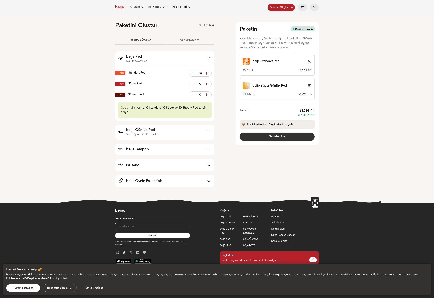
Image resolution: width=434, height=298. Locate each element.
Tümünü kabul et (23, 288)
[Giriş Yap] (314, 7)
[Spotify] (144, 252)
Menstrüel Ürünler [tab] (140, 40)
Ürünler (135, 7)
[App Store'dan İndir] (123, 261)
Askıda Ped (179, 7)
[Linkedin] (138, 252)
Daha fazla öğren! (57, 288)
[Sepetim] (302, 7)
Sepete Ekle (277, 136)
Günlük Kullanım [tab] (189, 40)
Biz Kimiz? (154, 7)
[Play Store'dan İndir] (142, 261)
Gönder (152, 236)
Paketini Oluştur (279, 7)
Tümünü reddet (93, 288)
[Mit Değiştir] (313, 259)
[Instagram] (117, 252)
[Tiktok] (124, 252)
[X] (131, 252)
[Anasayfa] (120, 7)
